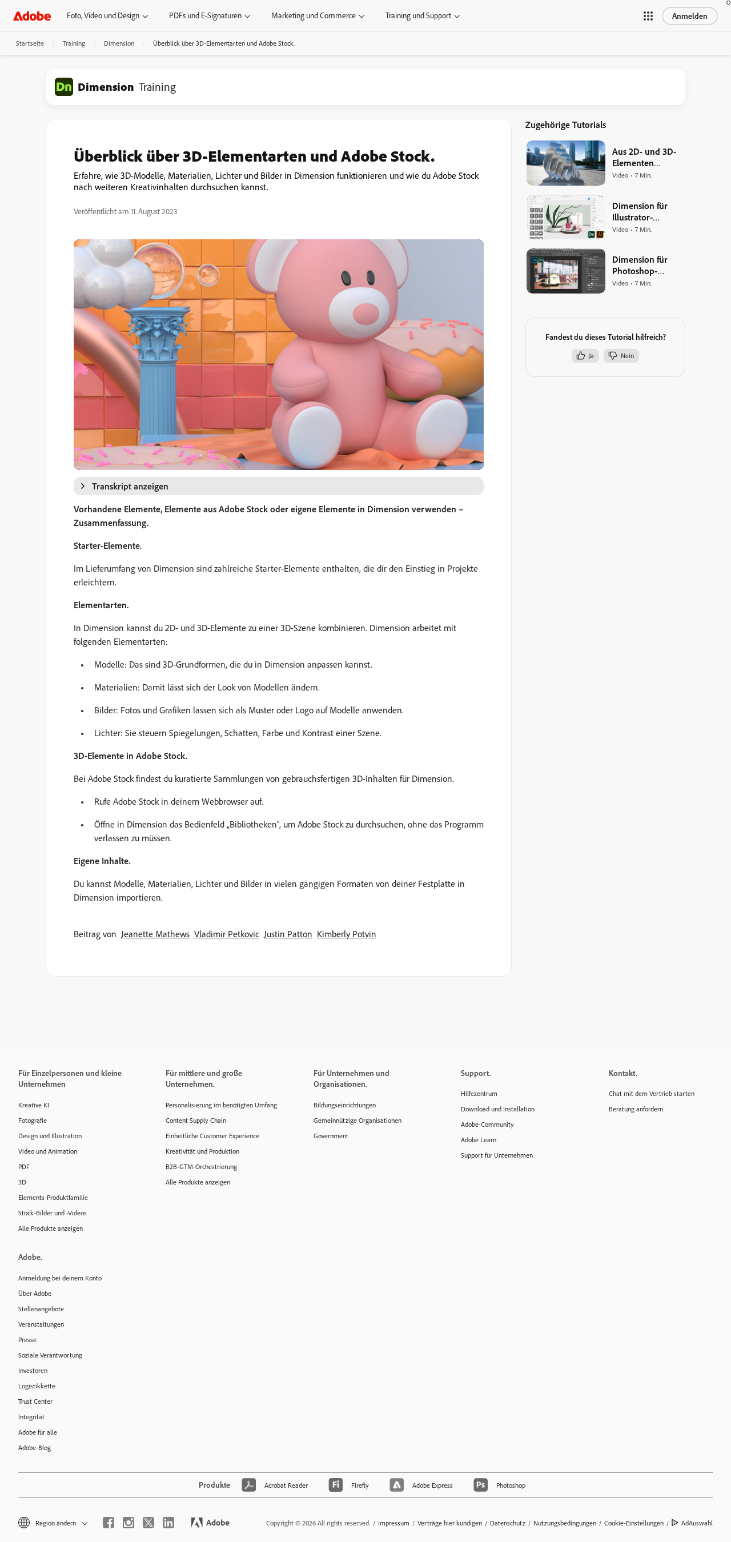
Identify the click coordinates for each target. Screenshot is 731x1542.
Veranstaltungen (41, 1324)
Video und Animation (47, 1151)
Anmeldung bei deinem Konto (60, 1278)
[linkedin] (168, 1522)
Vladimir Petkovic (226, 933)
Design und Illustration (50, 1135)
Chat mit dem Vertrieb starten (651, 1093)
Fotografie (32, 1120)
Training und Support (418, 15)
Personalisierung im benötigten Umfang (221, 1105)
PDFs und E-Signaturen (205, 15)
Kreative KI (33, 1105)
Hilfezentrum (479, 1093)
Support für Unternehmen (497, 1155)
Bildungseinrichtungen (345, 1105)
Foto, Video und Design (103, 15)
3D (22, 1182)
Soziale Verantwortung (50, 1355)
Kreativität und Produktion (202, 1151)
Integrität (31, 1416)
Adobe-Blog (34, 1447)
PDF (24, 1166)
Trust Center (35, 1401)
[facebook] (108, 1522)
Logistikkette (36, 1386)
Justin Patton (288, 933)
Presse (27, 1339)
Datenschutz (507, 1523)
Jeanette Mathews (155, 933)
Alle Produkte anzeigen (50, 1228)
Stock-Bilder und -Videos (52, 1212)
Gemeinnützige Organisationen (357, 1120)
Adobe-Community (487, 1124)
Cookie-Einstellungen (634, 1523)
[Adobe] (32, 15)
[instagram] (128, 1522)
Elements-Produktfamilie (53, 1197)
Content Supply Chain (196, 1120)
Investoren (32, 1370)
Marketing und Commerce (313, 15)
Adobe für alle (37, 1432)
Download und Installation (498, 1109)
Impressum (393, 1523)
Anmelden (690, 16)
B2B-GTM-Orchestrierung (201, 1166)
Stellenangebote (41, 1308)
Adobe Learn (478, 1139)
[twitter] (148, 1522)
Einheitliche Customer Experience (212, 1135)
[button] (648, 16)
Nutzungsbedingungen (564, 1523)
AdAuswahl (697, 1523)
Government (331, 1135)
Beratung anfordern (636, 1109)
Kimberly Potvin (346, 933)
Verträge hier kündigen (449, 1523)
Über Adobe (34, 1293)
